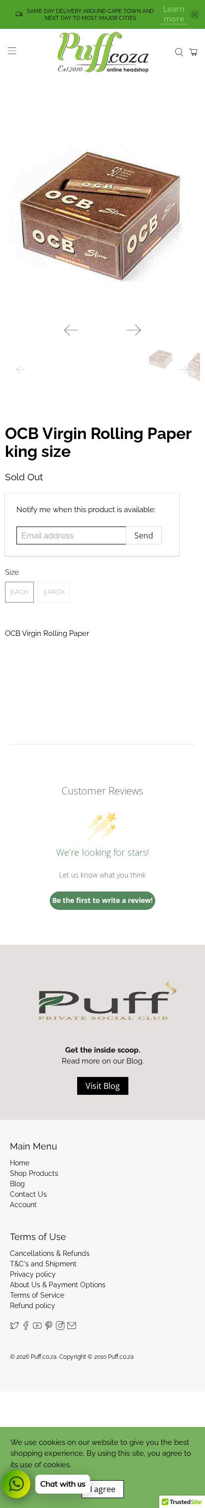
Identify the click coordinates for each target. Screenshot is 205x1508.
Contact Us (28, 1194)
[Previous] (71, 330)
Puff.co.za (44, 1356)
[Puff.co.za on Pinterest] (48, 1327)
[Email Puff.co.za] (71, 1327)
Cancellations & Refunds (50, 1253)
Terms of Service (37, 1295)
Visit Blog (103, 1085)
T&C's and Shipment (43, 1264)
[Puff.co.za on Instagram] (60, 1327)
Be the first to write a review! (102, 900)
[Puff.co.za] (102, 52)
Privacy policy (33, 1274)
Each (19, 592)
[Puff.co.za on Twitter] (14, 1327)
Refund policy (32, 1306)
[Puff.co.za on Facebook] (25, 1327)
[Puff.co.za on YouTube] (37, 1327)
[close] (195, 14)
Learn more (174, 14)
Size (12, 572)
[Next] (133, 330)
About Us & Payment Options (57, 1285)
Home (19, 1163)
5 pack (54, 592)
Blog (17, 1184)
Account (23, 1205)
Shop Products (34, 1173)
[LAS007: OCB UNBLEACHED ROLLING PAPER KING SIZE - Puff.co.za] (102, 217)
